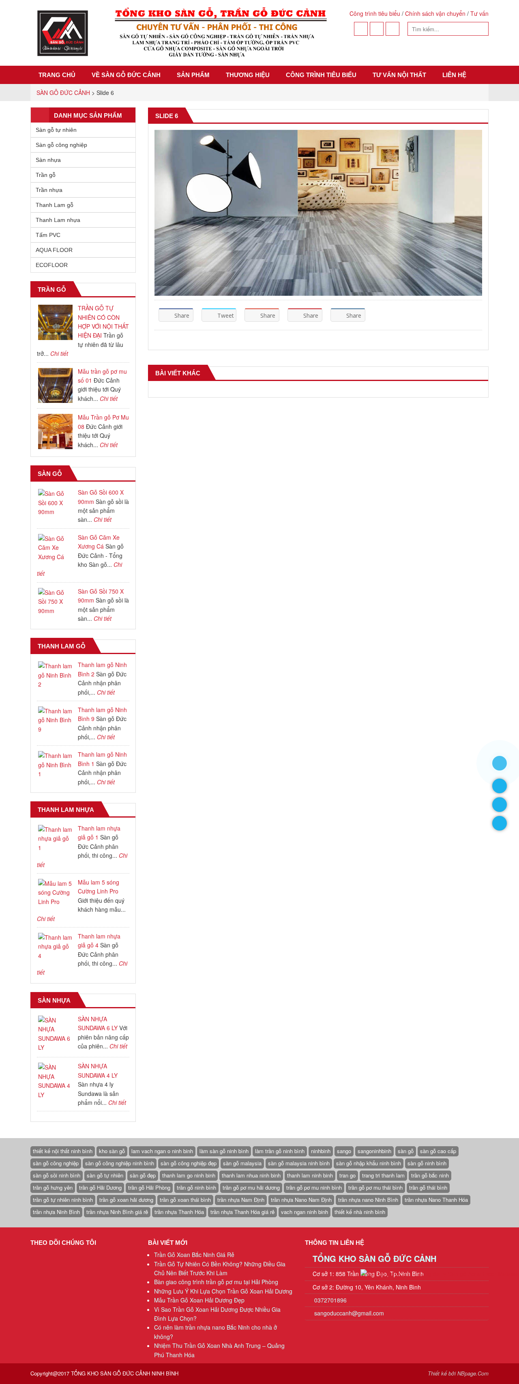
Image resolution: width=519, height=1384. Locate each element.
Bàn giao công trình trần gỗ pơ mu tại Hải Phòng (216, 1282)
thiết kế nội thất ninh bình (62, 1151)
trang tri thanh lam (383, 1175)
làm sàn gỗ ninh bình (224, 1151)
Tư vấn (479, 13)
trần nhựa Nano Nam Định (301, 1199)
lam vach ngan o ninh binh (162, 1151)
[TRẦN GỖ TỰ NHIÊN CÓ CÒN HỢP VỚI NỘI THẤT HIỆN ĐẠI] (55, 322)
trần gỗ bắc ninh (430, 1175)
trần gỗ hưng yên (53, 1187)
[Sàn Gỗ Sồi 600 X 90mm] (55, 502)
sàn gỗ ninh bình (426, 1163)
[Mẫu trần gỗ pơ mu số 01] (55, 385)
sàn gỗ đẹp (143, 1175)
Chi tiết (59, 353)
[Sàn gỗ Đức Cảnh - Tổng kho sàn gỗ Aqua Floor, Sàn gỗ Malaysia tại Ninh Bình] (181, 33)
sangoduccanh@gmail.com (349, 1313)
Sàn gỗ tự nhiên (56, 130)
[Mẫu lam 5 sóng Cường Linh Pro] (55, 892)
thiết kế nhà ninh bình (360, 1212)
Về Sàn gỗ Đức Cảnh (126, 74)
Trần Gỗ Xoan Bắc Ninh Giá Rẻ (194, 1255)
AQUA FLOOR (54, 250)
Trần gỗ (46, 175)
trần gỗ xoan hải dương (126, 1199)
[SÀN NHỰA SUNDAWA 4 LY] (55, 1081)
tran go (347, 1175)
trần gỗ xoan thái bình (185, 1199)
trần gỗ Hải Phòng (149, 1187)
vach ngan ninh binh (304, 1212)
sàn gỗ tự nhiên (105, 1175)
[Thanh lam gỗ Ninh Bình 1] (55, 764)
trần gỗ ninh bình (196, 1187)
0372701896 (330, 1300)
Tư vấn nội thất (399, 74)
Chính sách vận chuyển (435, 13)
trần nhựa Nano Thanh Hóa (436, 1199)
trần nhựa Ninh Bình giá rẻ (117, 1212)
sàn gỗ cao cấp (438, 1151)
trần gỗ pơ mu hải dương (251, 1187)
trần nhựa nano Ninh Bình (368, 1199)
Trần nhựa (49, 190)
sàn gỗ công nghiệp (56, 1163)
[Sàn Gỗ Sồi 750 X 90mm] (55, 601)
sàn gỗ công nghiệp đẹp (189, 1163)
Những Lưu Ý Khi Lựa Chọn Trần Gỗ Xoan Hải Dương (223, 1291)
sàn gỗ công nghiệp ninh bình (119, 1163)
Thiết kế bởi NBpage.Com (458, 1373)
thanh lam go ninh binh (188, 1175)
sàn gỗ (406, 1151)
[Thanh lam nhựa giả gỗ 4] (55, 946)
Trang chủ (57, 74)
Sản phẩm (193, 74)
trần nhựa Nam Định (240, 1199)
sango (344, 1151)
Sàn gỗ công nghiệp (61, 145)
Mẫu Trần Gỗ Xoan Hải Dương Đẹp (199, 1300)
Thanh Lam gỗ (54, 205)
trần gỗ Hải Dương (100, 1187)
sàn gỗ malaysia (242, 1163)
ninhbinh (320, 1151)
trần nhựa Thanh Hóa (179, 1212)
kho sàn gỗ (112, 1151)
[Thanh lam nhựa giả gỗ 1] (55, 838)
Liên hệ (454, 74)
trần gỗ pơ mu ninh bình (314, 1187)
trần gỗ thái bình (428, 1187)
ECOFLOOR (52, 265)
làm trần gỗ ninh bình (280, 1151)
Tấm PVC (48, 235)
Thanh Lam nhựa (58, 220)
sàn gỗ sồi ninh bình (56, 1175)
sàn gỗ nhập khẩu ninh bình (368, 1163)
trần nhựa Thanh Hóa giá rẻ (242, 1212)
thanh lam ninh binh (310, 1175)
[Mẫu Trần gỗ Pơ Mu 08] (55, 431)
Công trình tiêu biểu (375, 13)
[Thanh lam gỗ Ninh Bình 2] (55, 675)
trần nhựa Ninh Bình (56, 1212)
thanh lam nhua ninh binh (251, 1175)
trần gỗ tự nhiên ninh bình (63, 1199)
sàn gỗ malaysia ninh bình (299, 1163)
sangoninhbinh (374, 1151)
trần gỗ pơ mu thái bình (375, 1187)
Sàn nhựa (48, 160)
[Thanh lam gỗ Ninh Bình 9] (55, 720)
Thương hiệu (248, 74)
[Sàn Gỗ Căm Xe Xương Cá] (55, 547)
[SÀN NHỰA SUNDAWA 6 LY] (55, 1034)
